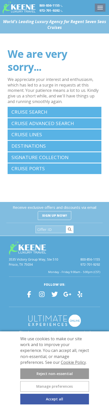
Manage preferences (54, 386)
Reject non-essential (55, 373)
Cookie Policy (73, 362)
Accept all (54, 399)
